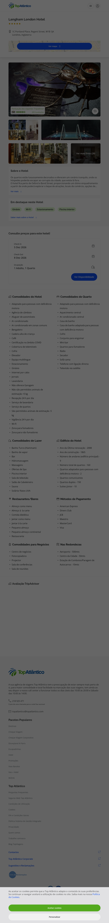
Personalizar (54, 917)
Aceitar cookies (54, 908)
